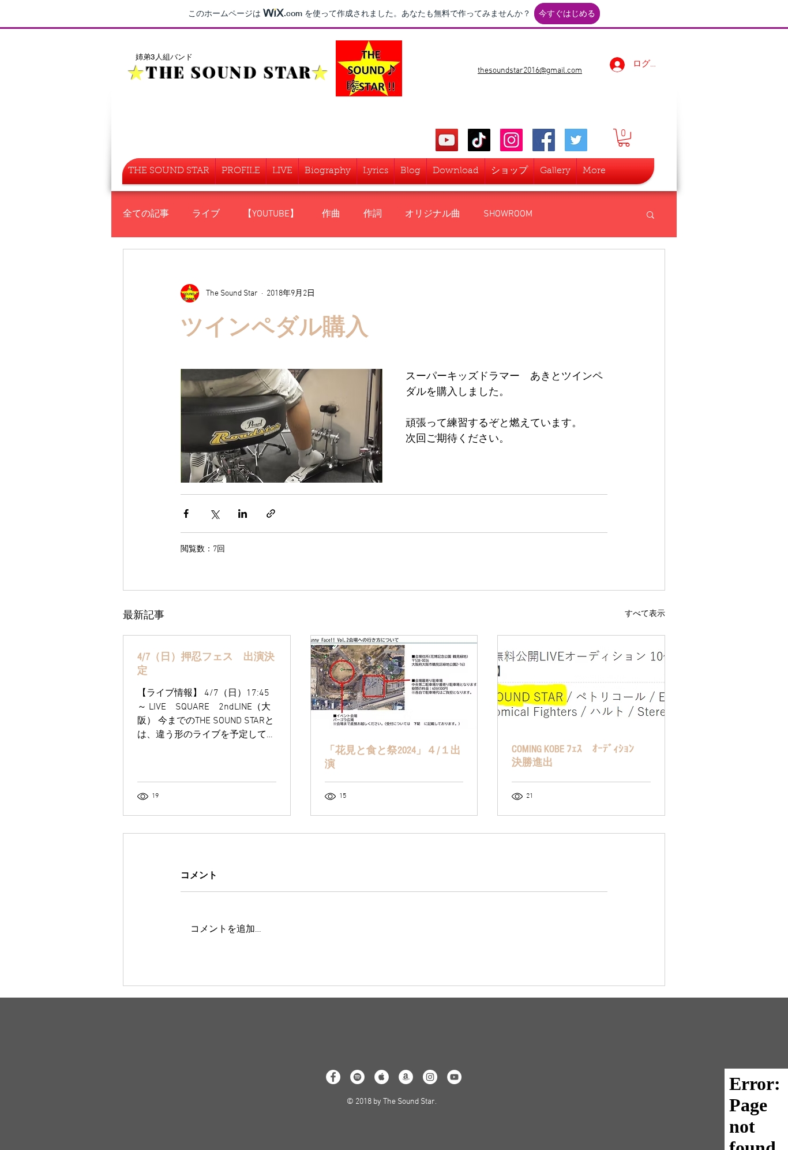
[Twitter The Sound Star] (576, 140)
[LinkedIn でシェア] (242, 513)
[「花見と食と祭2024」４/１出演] (394, 682)
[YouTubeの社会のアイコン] (447, 140)
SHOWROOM (507, 214)
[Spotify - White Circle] (357, 1077)
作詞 (372, 214)
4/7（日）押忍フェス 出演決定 (206, 664)
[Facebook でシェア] (186, 513)
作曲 (331, 214)
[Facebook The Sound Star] (543, 140)
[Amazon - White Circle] (406, 1077)
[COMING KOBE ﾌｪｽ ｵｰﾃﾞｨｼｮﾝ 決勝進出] (581, 682)
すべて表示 (645, 614)
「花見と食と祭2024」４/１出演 (393, 757)
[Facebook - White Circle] (333, 1077)
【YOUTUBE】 (271, 214)
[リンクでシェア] (270, 513)
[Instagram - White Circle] (430, 1077)
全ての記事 (146, 214)
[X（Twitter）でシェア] (214, 513)
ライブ (206, 214)
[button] (624, 138)
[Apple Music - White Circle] (381, 1077)
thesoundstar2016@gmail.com (530, 71)
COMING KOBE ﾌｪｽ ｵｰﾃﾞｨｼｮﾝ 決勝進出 (578, 755)
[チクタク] (479, 140)
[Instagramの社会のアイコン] (511, 140)
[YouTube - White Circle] (454, 1077)
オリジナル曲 (432, 214)
